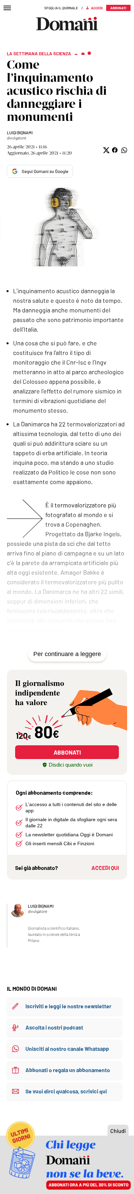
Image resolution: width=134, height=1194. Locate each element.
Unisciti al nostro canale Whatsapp (67, 1048)
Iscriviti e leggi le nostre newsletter (68, 1006)
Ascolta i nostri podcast (54, 1027)
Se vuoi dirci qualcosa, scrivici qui (66, 1091)
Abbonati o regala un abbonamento (67, 1070)
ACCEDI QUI (105, 867)
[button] (106, 150)
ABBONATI (67, 752)
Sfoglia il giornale (61, 8)
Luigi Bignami (20, 132)
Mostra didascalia (67, 226)
